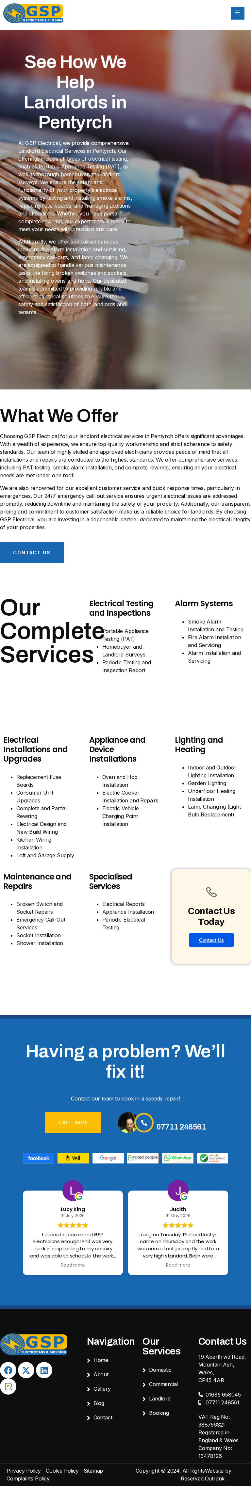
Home (100, 1360)
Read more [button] (73, 1265)
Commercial (163, 1384)
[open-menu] (237, 13)
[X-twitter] (26, 1370)
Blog (98, 1403)
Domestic (160, 1370)
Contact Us (211, 940)
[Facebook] (8, 1370)
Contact (102, 1417)
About (101, 1374)
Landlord (159, 1398)
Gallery (102, 1388)
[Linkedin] (44, 1370)
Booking (159, 1413)
